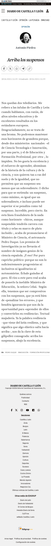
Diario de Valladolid (25, 504)
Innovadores (25, 484)
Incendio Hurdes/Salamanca (35, 4)
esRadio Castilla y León (25, 517)
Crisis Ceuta (17, 4)
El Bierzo (25, 433)
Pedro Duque (11, 352)
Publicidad (25, 398)
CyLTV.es (25, 514)
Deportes (25, 463)
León (25, 430)
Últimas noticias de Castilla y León (25, 490)
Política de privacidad (22, 539)
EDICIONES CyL (42, 1)
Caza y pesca (25, 470)
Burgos (25, 426)
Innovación (23, 352)
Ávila (25, 423)
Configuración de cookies (25, 542)
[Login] (47, 11)
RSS (25, 404)
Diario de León (25, 500)
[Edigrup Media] (25, 528)
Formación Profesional (40, 352)
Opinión (23, 20)
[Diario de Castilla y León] (25, 11)
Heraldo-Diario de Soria (25, 510)
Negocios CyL (25, 487)
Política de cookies (39, 539)
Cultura (25, 460)
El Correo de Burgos (25, 507)
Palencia (25, 436)
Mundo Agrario (25, 480)
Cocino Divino (25, 473)
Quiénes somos (25, 394)
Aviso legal (9, 539)
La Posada (34, 20)
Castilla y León (9, 20)
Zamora (26, 453)
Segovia (26, 443)
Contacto (25, 401)
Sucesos (25, 467)
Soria (25, 447)
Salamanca (25, 440)
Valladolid (25, 450)
